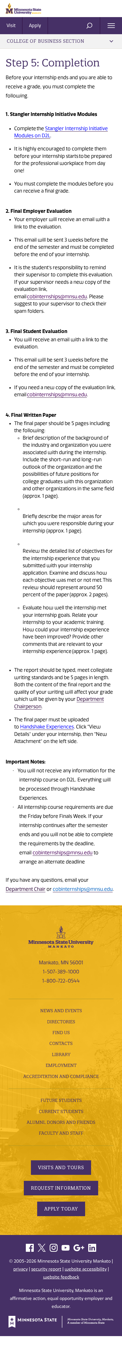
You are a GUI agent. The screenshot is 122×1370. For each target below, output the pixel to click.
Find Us (61, 1032)
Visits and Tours (61, 1167)
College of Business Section (45, 41)
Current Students (61, 1111)
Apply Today (61, 1209)
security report (46, 1269)
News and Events (61, 1010)
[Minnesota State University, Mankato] (61, 936)
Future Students (61, 1100)
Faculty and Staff (61, 1133)
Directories (61, 1021)
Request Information (61, 1188)
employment (61, 1065)
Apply (35, 25)
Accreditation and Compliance (61, 1076)
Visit (11, 25)
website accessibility (86, 1269)
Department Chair (25, 889)
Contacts (61, 1043)
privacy (20, 1269)
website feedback (61, 1277)
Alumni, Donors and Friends (61, 1122)
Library (61, 1054)
